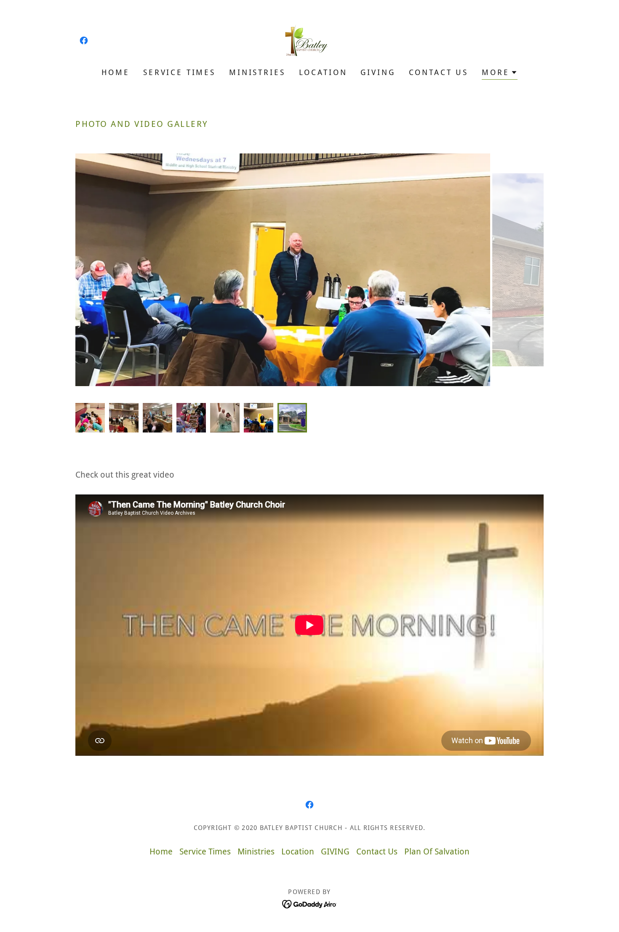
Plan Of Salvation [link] (437, 851)
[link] (83, 40)
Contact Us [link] (439, 72)
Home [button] (161, 851)
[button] (500, 73)
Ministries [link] (257, 72)
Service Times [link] (179, 72)
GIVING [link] (377, 72)
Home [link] (115, 72)
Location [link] (323, 72)
